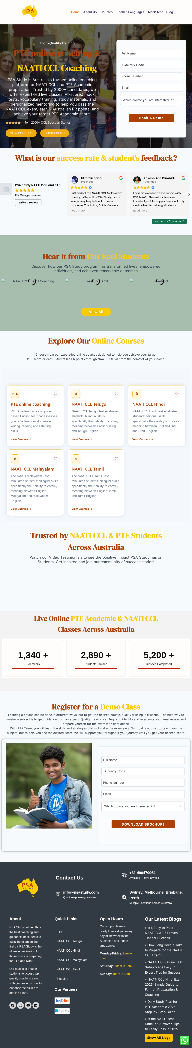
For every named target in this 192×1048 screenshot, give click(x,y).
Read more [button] (78, 210)
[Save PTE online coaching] (55, 394)
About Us (82, 12)
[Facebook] (12, 1005)
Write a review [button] (28, 202)
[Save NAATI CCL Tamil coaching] (116, 459)
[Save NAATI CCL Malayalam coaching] (55, 459)
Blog (172, 12)
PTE (59, 931)
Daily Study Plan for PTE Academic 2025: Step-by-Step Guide (161, 1007)
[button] (189, 194)
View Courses (19, 439)
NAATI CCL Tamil (68, 969)
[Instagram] (20, 1005)
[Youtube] (28, 1005)
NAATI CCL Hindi (68, 950)
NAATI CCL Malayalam (71, 960)
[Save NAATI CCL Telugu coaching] (116, 394)
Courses (99, 12)
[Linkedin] (35, 1005)
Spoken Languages (128, 12)
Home (68, 12)
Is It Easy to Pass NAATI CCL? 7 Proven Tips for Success (161, 933)
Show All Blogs (158, 1038)
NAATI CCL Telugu (69, 941)
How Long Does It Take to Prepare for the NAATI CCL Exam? (164, 950)
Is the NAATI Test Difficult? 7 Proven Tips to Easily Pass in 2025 (162, 1024)
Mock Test (158, 12)
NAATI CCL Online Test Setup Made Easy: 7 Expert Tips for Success (163, 967)
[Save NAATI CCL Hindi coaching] (177, 394)
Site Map (62, 978)
